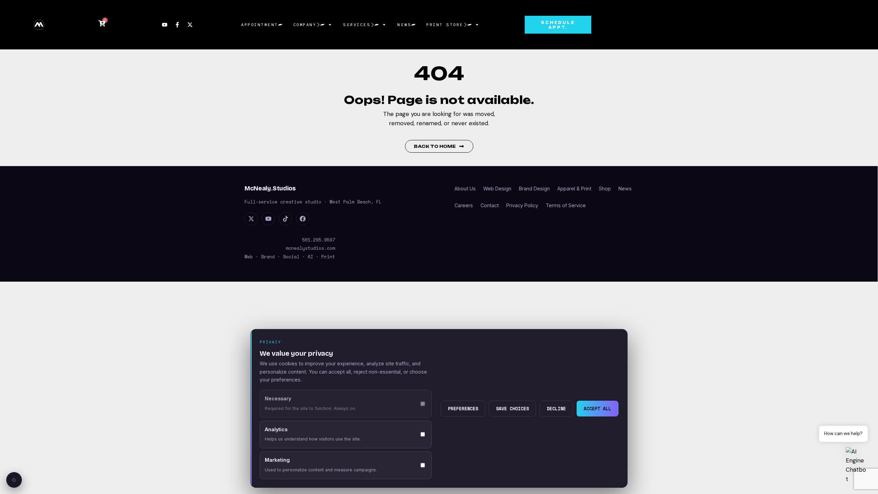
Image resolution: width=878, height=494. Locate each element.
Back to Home (435, 146)
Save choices (512, 408)
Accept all (597, 408)
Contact (489, 205)
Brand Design (534, 188)
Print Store (444, 24)
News (404, 24)
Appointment (259, 24)
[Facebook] (302, 218)
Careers (463, 205)
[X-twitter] (190, 24)
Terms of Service (566, 205)
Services (356, 24)
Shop (605, 188)
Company (305, 24)
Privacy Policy (522, 205)
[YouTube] (268, 218)
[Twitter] (251, 218)
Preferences (463, 408)
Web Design (497, 188)
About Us (465, 188)
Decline (556, 408)
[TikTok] (285, 218)
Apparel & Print (574, 188)
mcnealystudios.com (310, 248)
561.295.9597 (318, 239)
